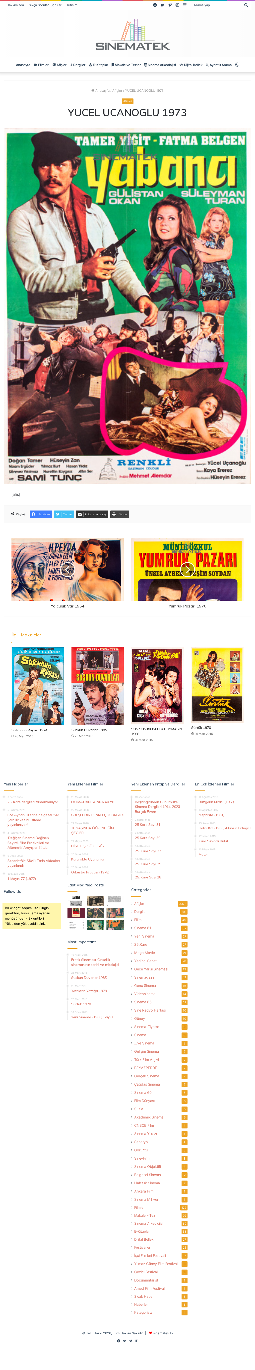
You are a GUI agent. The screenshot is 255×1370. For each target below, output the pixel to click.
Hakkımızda (15, 5)
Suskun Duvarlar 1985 (89, 730)
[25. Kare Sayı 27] (95, 925)
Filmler (43, 65)
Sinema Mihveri (146, 1199)
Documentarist (146, 1280)
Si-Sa (138, 1109)
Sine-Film (141, 1158)
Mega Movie (144, 952)
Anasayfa (23, 65)
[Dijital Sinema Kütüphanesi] (127, 35)
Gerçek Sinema (146, 1076)
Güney (139, 1018)
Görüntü (141, 1150)
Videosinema (144, 994)
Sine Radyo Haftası (150, 1010)
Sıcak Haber (144, 1296)
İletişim (71, 5)
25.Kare (140, 944)
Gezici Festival (146, 1272)
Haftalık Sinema (147, 1183)
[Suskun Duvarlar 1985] (97, 686)
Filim (137, 920)
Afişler (61, 65)
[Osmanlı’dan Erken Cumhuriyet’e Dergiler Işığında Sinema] (115, 901)
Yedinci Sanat (145, 961)
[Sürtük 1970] (217, 685)
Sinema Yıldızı (145, 1133)
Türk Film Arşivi (146, 1059)
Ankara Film (143, 1191)
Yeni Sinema (144, 936)
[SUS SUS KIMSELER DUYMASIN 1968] (157, 685)
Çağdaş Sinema (147, 1084)
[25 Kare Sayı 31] (95, 913)
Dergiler (78, 65)
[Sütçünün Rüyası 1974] (37, 686)
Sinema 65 (143, 1002)
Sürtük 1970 (201, 727)
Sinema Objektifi (147, 1166)
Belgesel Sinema (147, 1175)
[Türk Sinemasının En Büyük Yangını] (95, 901)
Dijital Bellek (192, 65)
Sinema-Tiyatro (146, 1027)
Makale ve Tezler (127, 65)
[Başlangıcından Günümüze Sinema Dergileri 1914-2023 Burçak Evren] (76, 913)
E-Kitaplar (100, 65)
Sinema (140, 1035)
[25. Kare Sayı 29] (115, 925)
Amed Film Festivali (149, 1288)
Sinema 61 (142, 928)
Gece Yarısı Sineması (151, 969)
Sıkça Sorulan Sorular (45, 5)
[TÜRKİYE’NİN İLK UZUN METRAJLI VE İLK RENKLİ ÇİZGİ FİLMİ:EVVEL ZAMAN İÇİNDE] (76, 901)
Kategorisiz (143, 1312)
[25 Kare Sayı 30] (115, 913)
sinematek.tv (163, 1333)
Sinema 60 (143, 1092)
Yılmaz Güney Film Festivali (156, 1264)
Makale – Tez (144, 1215)
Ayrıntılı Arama (220, 65)
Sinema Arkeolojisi (161, 65)
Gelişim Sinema (146, 1051)
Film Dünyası (144, 1101)
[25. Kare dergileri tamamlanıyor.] (76, 925)
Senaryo (141, 1142)
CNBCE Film (144, 1125)
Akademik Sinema (149, 1117)
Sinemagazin (144, 977)
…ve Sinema (144, 1043)
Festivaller (142, 1247)
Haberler (141, 1304)
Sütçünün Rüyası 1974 (29, 730)
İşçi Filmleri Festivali (150, 1255)
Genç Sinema (145, 985)
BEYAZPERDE (145, 1068)
